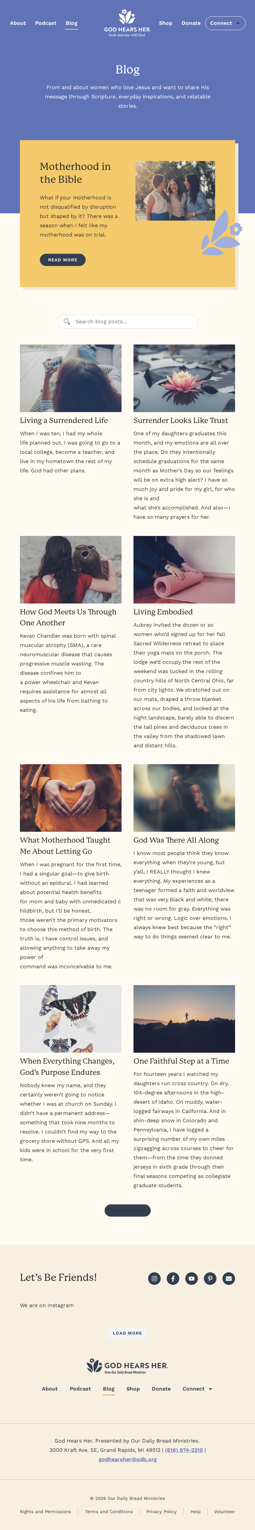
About (18, 23)
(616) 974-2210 (184, 1450)
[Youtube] (191, 1278)
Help (196, 1511)
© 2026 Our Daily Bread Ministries (127, 1498)
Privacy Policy (161, 1511)
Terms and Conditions (109, 1511)
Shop (165, 23)
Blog (71, 23)
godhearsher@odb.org (128, 1459)
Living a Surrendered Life (64, 420)
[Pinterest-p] (210, 1278)
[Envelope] (228, 1278)
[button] (128, 1210)
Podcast (45, 23)
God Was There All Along (176, 840)
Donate (191, 23)
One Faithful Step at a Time (181, 1061)
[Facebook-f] (173, 1278)
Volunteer (224, 1511)
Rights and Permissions (45, 1511)
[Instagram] (154, 1278)
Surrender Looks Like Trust (180, 420)
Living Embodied (163, 611)
